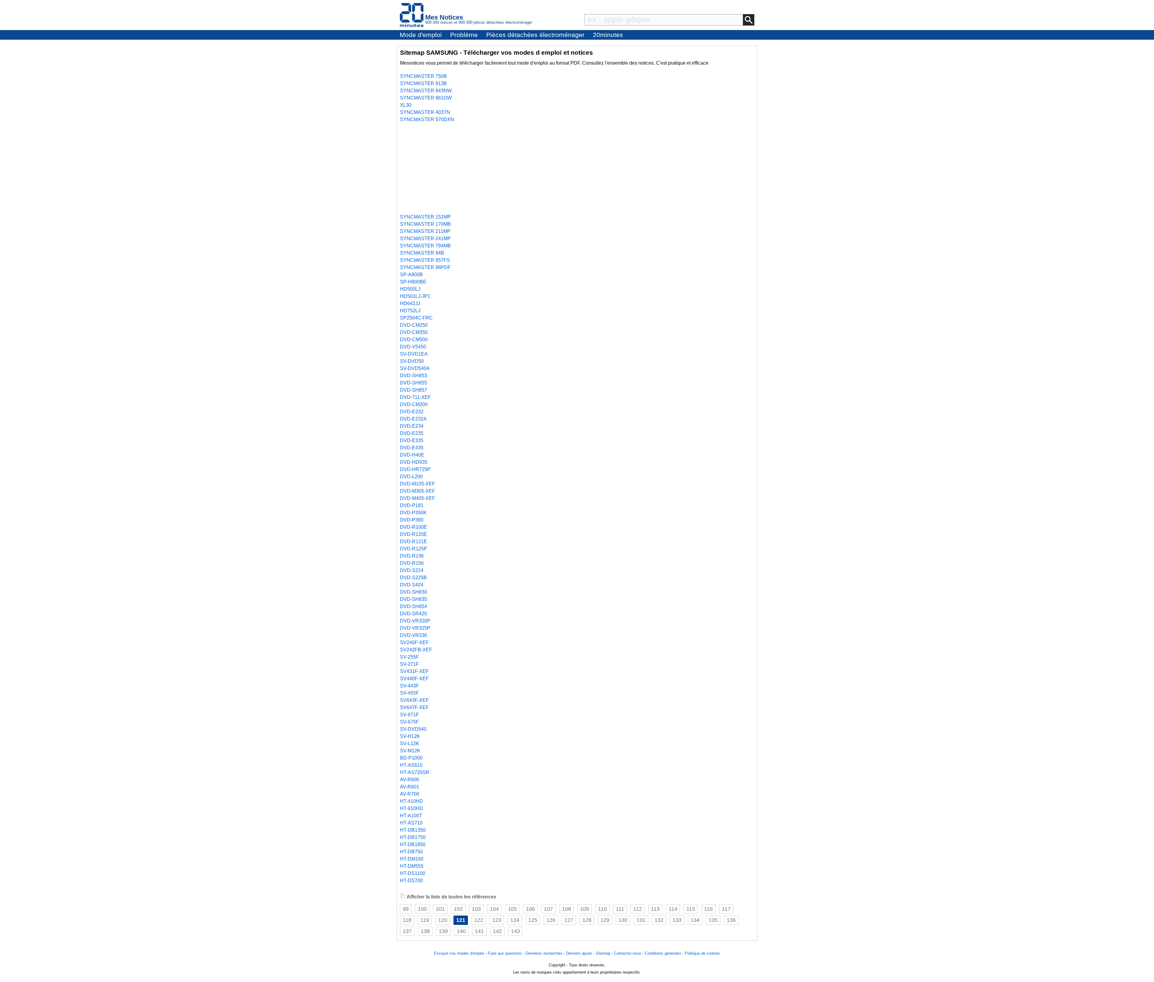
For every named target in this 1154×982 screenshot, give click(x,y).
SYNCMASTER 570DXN (427, 119)
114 (673, 909)
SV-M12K (410, 750)
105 (512, 909)
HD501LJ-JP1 (415, 296)
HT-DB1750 (413, 837)
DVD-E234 (411, 426)
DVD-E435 (411, 447)
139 (443, 931)
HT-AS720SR (414, 772)
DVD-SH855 (413, 382)
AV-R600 (409, 779)
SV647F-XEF (414, 707)
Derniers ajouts (579, 953)
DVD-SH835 (413, 599)
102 (458, 909)
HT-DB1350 (413, 830)
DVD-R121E (413, 541)
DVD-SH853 (413, 375)
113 (655, 909)
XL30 (405, 105)
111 (620, 909)
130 (622, 920)
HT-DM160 (411, 858)
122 (478, 920)
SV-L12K (409, 743)
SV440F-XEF (414, 678)
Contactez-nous (627, 953)
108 (566, 909)
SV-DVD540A (415, 368)
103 (476, 909)
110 (602, 909)
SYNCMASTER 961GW (426, 97)
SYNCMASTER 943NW (426, 90)
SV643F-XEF (414, 700)
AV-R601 (409, 786)
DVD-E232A (413, 418)
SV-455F (409, 693)
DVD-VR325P (415, 628)
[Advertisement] (577, 168)
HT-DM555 (411, 866)
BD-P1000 (411, 757)
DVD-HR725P (415, 469)
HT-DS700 (411, 880)
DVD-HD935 (413, 462)
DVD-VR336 (413, 635)
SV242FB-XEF (416, 649)
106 (530, 909)
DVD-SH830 (413, 592)
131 (641, 920)
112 (637, 909)
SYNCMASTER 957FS (425, 260)
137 (407, 931)
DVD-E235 (411, 433)
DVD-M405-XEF (417, 498)
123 (496, 920)
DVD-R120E (413, 534)
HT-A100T (411, 815)
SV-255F (409, 656)
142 (497, 931)
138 (425, 931)
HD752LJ (410, 310)
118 (407, 920)
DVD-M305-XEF (417, 491)
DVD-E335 (411, 440)
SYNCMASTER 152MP (425, 216)
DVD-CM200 (414, 404)
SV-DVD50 (412, 361)
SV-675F (409, 721)
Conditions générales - (665, 953)
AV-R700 (409, 794)
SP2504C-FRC (416, 317)
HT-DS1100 (412, 873)
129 (604, 920)
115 (690, 909)
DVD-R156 (412, 563)
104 (494, 909)
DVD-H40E (412, 454)
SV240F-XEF (414, 642)
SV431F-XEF (414, 671)
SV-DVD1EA (414, 353)
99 (406, 909)
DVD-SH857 (413, 390)
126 (550, 920)
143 (515, 931)
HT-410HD (411, 801)
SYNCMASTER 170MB (425, 224)
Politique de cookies (702, 953)
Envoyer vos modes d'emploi (459, 953)
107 (548, 909)
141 (479, 931)
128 (586, 920)
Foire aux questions (505, 953)
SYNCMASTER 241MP (425, 238)
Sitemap (603, 953)
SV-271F (409, 664)
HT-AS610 (411, 765)
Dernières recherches (544, 953)
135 (713, 920)
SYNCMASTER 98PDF (425, 267)
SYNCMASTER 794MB (425, 245)
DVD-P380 (411, 519)
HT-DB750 (411, 851)
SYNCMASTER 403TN (425, 112)
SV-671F (409, 714)
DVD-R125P (413, 548)
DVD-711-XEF (415, 397)
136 (731, 920)
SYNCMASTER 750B (423, 76)
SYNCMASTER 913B (423, 83)
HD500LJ (410, 289)
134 (695, 920)
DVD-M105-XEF (417, 483)
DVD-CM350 (414, 332)
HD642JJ (410, 303)
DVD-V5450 (413, 346)
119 (424, 920)
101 (440, 909)
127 (568, 920)
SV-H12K (410, 736)
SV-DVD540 (413, 729)
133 (677, 920)
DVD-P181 (411, 505)
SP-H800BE (413, 281)
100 (422, 909)
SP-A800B (411, 274)
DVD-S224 (411, 570)
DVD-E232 (411, 411)
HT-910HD (411, 808)
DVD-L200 (411, 476)
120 (442, 920)
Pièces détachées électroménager (535, 34)
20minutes (608, 34)
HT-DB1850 (413, 844)
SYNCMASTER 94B (422, 252)
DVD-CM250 (414, 325)
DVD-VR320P (415, 620)
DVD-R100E (413, 527)
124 (514, 920)
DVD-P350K (413, 512)
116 (708, 909)
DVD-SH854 (413, 606)
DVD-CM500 (414, 339)
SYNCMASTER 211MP (425, 231)
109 (584, 909)
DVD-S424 (411, 584)
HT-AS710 (411, 822)
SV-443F (409, 685)
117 (726, 909)
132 (659, 920)
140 (461, 931)
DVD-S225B (413, 577)
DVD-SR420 (413, 613)
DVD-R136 (412, 555)
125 (532, 920)
